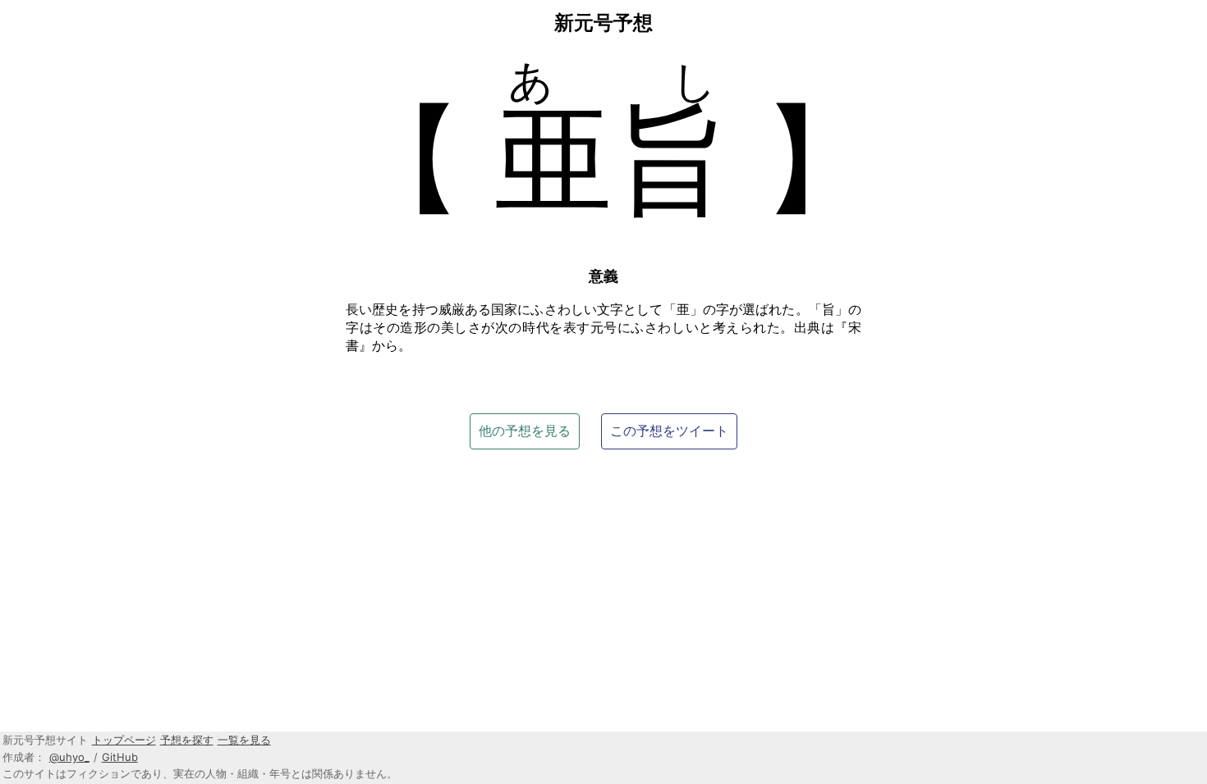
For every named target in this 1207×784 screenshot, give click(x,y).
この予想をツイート (669, 430)
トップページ (124, 739)
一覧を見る (244, 739)
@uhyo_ (69, 756)
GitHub (120, 756)
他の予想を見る (525, 430)
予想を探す (186, 739)
